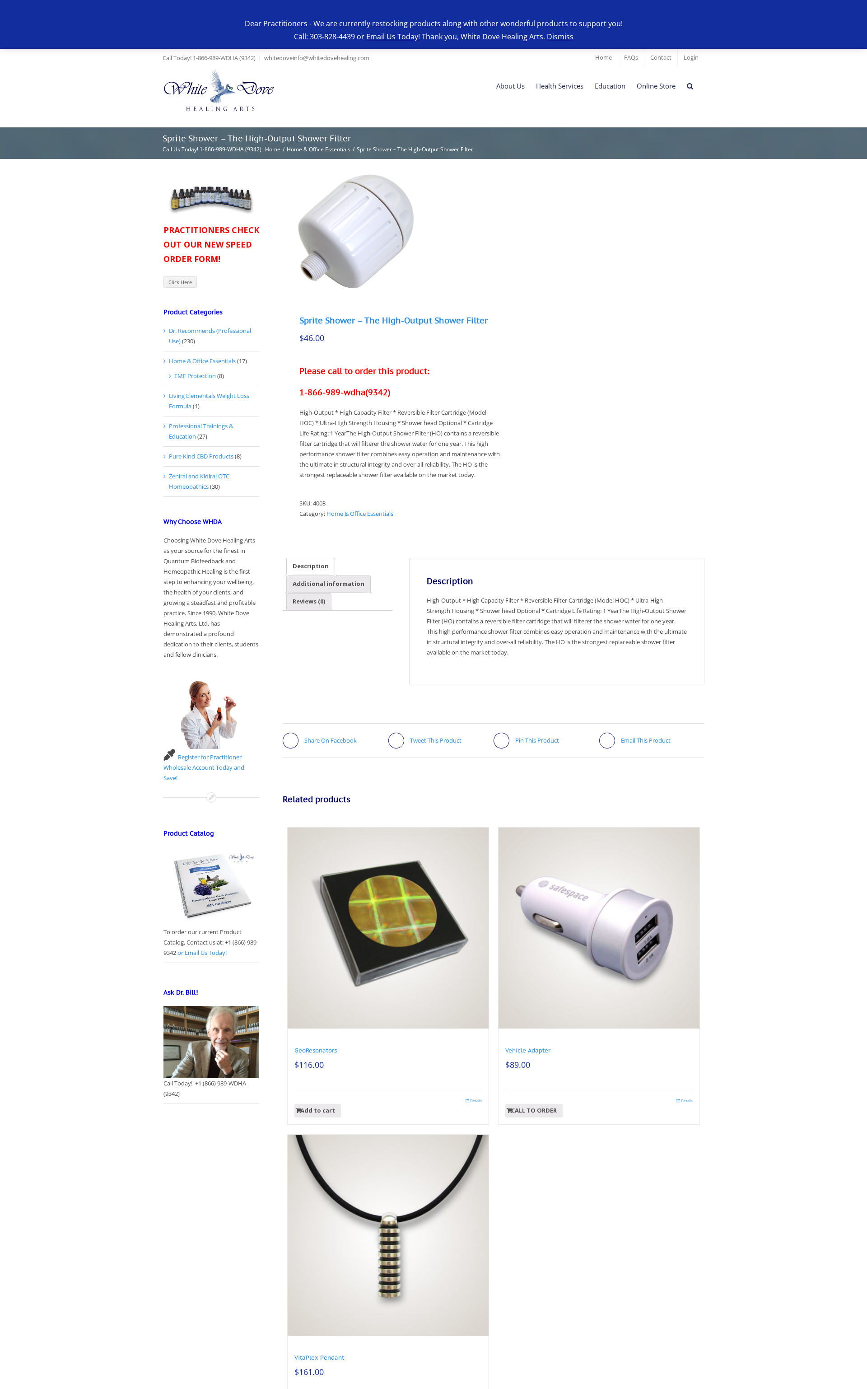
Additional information (328, 584)
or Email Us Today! (202, 953)
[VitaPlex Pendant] (388, 1235)
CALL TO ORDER (534, 1110)
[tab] (310, 566)
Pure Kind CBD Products (201, 456)
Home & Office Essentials (359, 514)
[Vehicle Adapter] (599, 928)
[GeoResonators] (388, 928)
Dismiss (560, 37)
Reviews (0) (309, 601)
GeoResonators (315, 1050)
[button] (690, 86)
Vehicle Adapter (527, 1050)
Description (311, 566)
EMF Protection (195, 376)
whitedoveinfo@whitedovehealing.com (316, 58)
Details (476, 1100)
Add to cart (317, 1110)
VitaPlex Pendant (319, 1357)
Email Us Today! (393, 37)
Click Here (180, 282)
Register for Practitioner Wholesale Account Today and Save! (203, 767)
